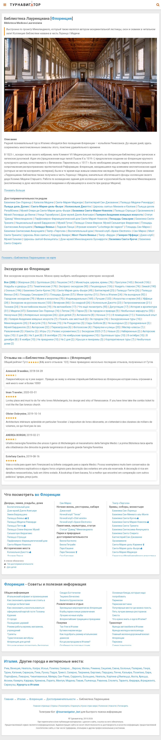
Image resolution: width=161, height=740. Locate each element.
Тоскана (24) (11, 306)
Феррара (134, 680)
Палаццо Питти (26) (128, 290)
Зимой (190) (149, 286)
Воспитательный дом (80, 231)
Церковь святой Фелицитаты (41, 239)
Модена (70, 680)
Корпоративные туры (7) (119, 339)
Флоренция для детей (18, 641)
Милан (85, 668)
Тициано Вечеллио (69, 596)
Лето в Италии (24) (111, 294)
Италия (10, 661)
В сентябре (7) (52, 335)
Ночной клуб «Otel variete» (73, 518)
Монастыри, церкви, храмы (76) (94, 282)
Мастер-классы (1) (133, 327)
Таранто (123, 680)
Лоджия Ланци (65, 226)
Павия (79, 680)
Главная (8, 699)
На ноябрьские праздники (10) (81, 335)
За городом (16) (99, 319)
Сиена (115, 668)
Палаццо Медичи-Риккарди (136, 202)
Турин (7, 672)
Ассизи (8, 680)
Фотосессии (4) (82, 327)
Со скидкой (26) (81, 302)
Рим (6, 668)
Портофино (10, 676)
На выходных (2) (117, 323)
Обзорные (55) (26, 282)
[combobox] (158, 3)
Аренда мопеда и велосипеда (128, 630)
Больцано (88, 676)
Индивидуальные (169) (79, 298)
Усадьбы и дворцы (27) (18, 286)
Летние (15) (54, 323)
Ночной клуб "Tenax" (70, 514)
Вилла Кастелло (68, 541)
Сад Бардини (66, 556)
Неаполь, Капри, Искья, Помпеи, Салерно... (46, 668)
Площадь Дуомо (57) (62, 294)
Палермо (136, 668)
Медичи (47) (18, 310)
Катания (16, 672)
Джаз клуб (146, 235)
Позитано (138, 672)
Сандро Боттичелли (70, 592)
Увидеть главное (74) (127, 286)
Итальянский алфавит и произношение (27, 596)
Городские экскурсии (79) (19, 298)
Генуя (146, 668)
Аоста (134, 676)
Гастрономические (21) (137, 302)
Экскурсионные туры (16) (125, 319)
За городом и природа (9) (104, 310)
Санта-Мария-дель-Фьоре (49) (75, 290)
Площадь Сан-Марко (137, 226)
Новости (112, 706)
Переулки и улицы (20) (106, 327)
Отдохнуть (75, 706)
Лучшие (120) (103, 298)
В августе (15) (38, 323)
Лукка (45, 672)
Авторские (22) (40, 327)
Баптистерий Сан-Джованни (101, 202)
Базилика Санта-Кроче (124, 518)
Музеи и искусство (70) (50, 298)
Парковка (117, 641)
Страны (54, 706)
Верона (76, 668)
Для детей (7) (67, 314)
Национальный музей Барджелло (35, 222)
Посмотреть (64, 706)
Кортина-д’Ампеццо (118, 676)
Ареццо (143, 676)
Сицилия (106, 668)
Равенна (102, 680)
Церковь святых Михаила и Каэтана (114, 206)
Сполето (113, 680)
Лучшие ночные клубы (71, 615)
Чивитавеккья (38, 676)
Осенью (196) (13, 290)
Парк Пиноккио (68, 552)
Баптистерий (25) (104, 290)
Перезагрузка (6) (61, 327)
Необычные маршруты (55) (137, 310)
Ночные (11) (103, 314)
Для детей (11, 567)
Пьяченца (90, 680)
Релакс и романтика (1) (65, 331)
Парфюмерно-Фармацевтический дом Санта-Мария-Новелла (71, 218)
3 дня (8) (22, 335)
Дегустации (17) (118, 306)
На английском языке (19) (35, 306)
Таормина (83, 672)
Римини (95, 668)
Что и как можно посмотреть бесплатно (28, 645)
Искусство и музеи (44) (127, 298)
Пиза (37, 672)
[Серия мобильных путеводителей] (25, 4)
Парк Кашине (66, 548)
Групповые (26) (46, 282)
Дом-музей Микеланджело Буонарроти (83, 239)
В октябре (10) (135, 335)
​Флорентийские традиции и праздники (80, 619)
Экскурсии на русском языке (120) (31, 302)
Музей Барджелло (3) (17, 327)
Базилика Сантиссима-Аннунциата (24, 231)
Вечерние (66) (61, 302)
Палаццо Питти (15, 525)
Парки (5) (81, 310)
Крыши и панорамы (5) (89, 339)
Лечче (117, 672)
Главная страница (41, 706)
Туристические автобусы (20, 638)
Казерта (18, 680)
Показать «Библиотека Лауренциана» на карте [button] (29, 257)
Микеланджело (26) (16, 323)
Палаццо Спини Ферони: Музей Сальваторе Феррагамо (106, 222)
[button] (158, 5)
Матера (52, 676)
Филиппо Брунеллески (71, 600)
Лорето (50, 680)
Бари (148, 672)
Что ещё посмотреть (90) (92, 306)
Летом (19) (67, 310)
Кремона (40, 680)
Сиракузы (10, 684)
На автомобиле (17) (64, 306)
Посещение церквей (17, 623)
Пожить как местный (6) (73, 319)
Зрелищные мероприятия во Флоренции (81, 608)
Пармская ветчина (122, 604)
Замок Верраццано (17, 514)
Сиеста (116, 615)
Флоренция (62, 18)
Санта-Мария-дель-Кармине (127, 544)
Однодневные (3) (139, 323)
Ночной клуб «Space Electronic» (113, 231)
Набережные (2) (130, 331)
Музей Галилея (13, 239)
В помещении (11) (122, 314)
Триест (62, 672)
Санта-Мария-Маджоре (69, 202)
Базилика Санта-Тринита (125, 525)
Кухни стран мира (89, 706)
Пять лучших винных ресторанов (129, 611)
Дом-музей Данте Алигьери (77, 214)
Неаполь (100, 676)
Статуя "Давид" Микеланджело (76, 529)
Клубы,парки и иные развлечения (77, 611)
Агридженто (147, 680)
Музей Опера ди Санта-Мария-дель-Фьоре (45, 210)
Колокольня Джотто (18, 552)
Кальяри (127, 672)
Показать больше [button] (14, 190)
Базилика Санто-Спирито (125, 533)
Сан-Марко (139, 231)
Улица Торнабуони (48, 214)
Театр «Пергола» (56, 231)
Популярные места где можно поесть (131, 608)
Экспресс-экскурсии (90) (73, 286)
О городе (12, 619)
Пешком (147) (65, 282)
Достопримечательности (60, 699)
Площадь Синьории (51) (34, 294)
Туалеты (11, 634)
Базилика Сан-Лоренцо (18, 202)
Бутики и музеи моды (71, 630)
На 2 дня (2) (67, 339)
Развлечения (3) (13, 331)
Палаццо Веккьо (16, 518)
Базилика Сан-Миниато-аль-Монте (130, 514)
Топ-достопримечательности (20, 564)
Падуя (53, 672)
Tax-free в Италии (69, 626)
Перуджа (107, 672)
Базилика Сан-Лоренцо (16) (43, 310)
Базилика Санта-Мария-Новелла (129, 522)
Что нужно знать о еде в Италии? (129, 619)
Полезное (103, 706)
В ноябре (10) (27, 339)
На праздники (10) (47, 339)
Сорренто (76, 676)
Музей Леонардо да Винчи (19, 214)
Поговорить (123, 706)
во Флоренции (47, 494)
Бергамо (95, 672)
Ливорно (23, 676)
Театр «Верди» (106, 235)
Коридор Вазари (60, 235)
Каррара (28, 680)
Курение (11, 615)
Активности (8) (85, 314)
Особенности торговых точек (75, 645)
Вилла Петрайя (67, 544)
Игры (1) (45, 331)
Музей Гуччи (64, 222)
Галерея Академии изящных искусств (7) (33, 319)
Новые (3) (113, 331)
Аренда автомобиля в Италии (127, 626)
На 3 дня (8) (35, 335)
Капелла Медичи (43, 202)
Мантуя (60, 680)
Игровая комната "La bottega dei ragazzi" (99, 226)
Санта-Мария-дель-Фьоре (126, 548)
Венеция (15, 668)
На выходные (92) (134, 294)
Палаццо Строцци (124, 210)
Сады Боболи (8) (96, 323)
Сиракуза (27, 672)
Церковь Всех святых (36, 235)
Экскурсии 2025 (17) (93, 331)
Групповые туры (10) (113, 335)
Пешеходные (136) (101, 286)
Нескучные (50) (13, 314)
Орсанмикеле (145, 210)
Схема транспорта (121, 645)
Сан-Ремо (63, 676)
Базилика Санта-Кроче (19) (39, 290)
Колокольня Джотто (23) (107, 302)
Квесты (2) (31, 331)
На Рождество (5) (73, 323)
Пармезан (117, 600)
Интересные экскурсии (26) (40, 314)
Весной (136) (142, 282)
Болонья (125, 668)
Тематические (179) (45, 286)
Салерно (72, 672)
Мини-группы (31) (87, 294)
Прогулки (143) (124, 282)
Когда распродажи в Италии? (75, 641)
